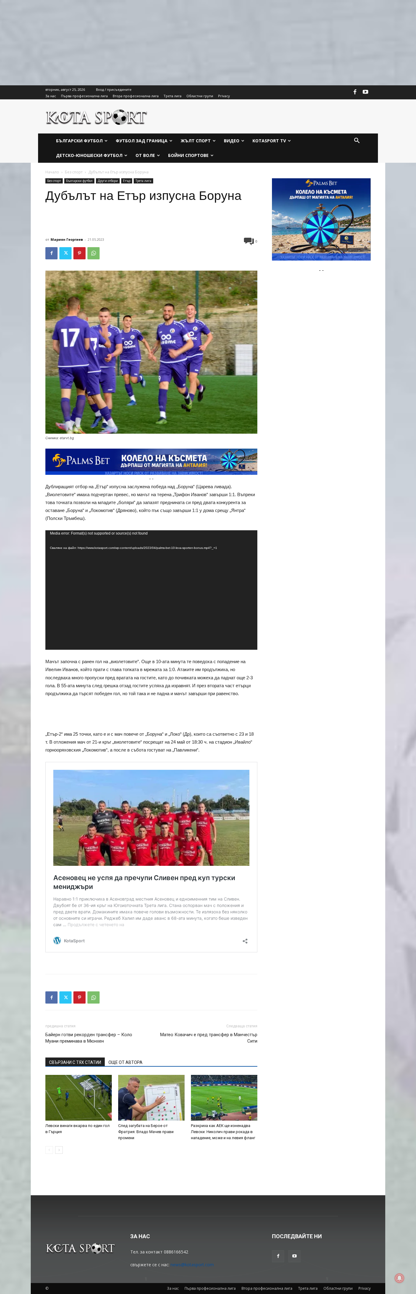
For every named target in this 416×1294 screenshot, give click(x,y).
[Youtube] (365, 92)
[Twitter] (65, 253)
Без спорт (74, 172)
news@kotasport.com (192, 1264)
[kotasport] (96, 116)
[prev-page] (49, 1150)
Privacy (364, 1288)
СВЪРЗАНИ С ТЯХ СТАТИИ (75, 1062)
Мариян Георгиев (67, 239)
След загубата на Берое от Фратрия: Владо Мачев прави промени (146, 1131)
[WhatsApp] (93, 253)
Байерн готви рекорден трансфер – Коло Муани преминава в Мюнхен (88, 1038)
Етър (126, 181)
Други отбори (108, 181)
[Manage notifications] (399, 1278)
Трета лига (143, 181)
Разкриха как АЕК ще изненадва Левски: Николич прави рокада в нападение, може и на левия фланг (223, 1131)
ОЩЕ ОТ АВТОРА (125, 1062)
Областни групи (338, 1288)
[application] (151, 590)
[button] (357, 140)
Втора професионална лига (266, 1288)
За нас (173, 1288)
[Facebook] (355, 92)
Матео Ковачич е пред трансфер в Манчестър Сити (208, 1038)
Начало (52, 172)
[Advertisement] (182, 42)
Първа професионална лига (210, 1288)
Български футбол (79, 181)
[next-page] (59, 1150)
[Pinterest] (79, 253)
